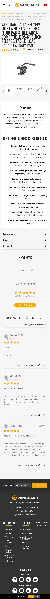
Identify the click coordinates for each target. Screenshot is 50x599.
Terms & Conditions (9, 541)
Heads (10, 13)
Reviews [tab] (21, 270)
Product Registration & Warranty (25, 537)
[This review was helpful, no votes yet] (39, 365)
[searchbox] (14, 318)
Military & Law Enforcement (9, 556)
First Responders (9, 561)
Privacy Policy (9, 536)
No (37, 596)
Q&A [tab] (31, 270)
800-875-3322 (28, 507)
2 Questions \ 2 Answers (35, 49)
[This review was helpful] (39, 465)
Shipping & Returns (26, 529)
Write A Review (25, 305)
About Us (9, 533)
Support (26, 522)
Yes (30, 596)
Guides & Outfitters (9, 551)
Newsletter (7, 485)
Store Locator (9, 546)
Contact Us (29, 510)
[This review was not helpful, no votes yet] (44, 365)
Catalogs (9, 529)
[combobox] (35, 324)
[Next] (46, 91)
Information (9, 522)
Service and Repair (26, 533)
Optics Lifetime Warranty (26, 547)
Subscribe (39, 485)
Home (3, 13)
